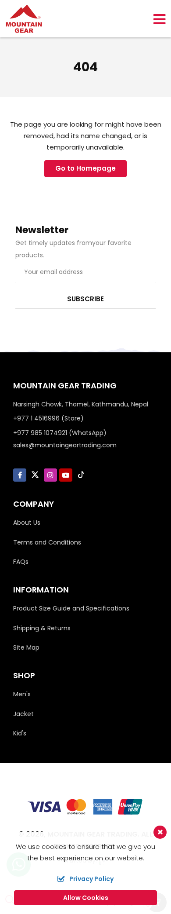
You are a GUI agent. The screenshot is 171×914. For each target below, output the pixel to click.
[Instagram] (50, 475)
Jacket (23, 713)
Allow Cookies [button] (85, 897)
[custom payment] (85, 806)
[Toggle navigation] (156, 19)
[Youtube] (65, 475)
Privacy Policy (91, 878)
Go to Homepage (85, 168)
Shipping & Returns (42, 628)
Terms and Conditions (47, 542)
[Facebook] (19, 475)
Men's (22, 694)
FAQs (20, 561)
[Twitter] (35, 475)
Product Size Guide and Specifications (71, 608)
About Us (26, 522)
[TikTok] (81, 475)
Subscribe (85, 298)
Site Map (26, 647)
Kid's (19, 733)
